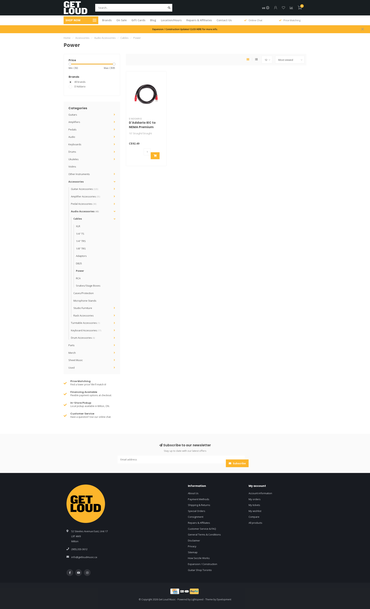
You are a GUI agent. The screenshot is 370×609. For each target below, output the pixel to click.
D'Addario (80, 86)
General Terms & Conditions (204, 534)
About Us (193, 493)
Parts (71, 345)
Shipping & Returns (199, 505)
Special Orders (196, 511)
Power (80, 270)
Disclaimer (194, 540)
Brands (107, 20)
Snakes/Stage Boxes (88, 285)
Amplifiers (74, 122)
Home (67, 38)
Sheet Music (75, 360)
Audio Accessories (85, 211)
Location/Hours (171, 20)
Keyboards (74, 144)
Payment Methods (198, 499)
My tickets (254, 505)
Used (71, 367)
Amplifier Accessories (85, 196)
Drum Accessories (83, 337)
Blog (153, 20)
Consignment (195, 516)
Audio (71, 137)
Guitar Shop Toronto (200, 570)
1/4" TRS (81, 241)
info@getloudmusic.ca (84, 557)
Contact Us (224, 20)
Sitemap (193, 552)
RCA (78, 278)
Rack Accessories (83, 315)
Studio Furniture (82, 308)
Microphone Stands (84, 300)
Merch (72, 352)
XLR (78, 226)
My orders (255, 499)
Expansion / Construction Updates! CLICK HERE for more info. (185, 29)
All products (255, 522)
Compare (254, 516)
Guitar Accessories (84, 189)
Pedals (72, 129)
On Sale (121, 20)
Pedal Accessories (83, 204)
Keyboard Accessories (86, 330)
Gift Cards (138, 20)
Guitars (72, 114)
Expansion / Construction (202, 564)
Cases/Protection (83, 293)
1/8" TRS (81, 248)
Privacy (192, 546)
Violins (72, 166)
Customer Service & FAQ (202, 528)
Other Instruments (79, 174)
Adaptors (81, 256)
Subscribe (239, 463)
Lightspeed (197, 599)
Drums (72, 151)
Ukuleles (73, 159)
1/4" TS (80, 233)
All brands (80, 81)
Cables (77, 218)
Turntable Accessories (85, 323)
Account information (260, 493)
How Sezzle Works (199, 558)
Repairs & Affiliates (199, 20)
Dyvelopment (224, 599)
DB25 (79, 263)
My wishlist (255, 511)
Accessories (76, 181)
